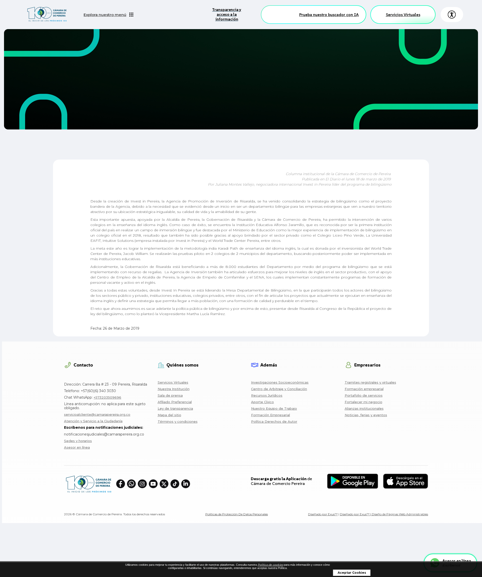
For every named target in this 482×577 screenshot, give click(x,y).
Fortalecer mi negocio (363, 402)
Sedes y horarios (78, 441)
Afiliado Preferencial (175, 402)
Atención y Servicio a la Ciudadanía (93, 421)
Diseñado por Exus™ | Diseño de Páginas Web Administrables (384, 514)
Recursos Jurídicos (266, 395)
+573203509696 (107, 397)
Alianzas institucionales (364, 408)
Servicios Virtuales (403, 14)
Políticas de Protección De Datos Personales (236, 514)
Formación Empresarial (270, 415)
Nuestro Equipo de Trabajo (274, 408)
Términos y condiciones (178, 421)
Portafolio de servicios (364, 395)
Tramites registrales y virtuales (370, 382)
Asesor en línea (77, 447)
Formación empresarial (364, 389)
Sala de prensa (170, 395)
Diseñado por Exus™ (323, 514)
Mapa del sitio (169, 415)
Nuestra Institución (174, 389)
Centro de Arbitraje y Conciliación (279, 389)
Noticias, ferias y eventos (366, 415)
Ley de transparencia (175, 408)
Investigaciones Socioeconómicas (280, 382)
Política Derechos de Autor (274, 421)
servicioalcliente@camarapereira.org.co (97, 414)
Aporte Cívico (262, 402)
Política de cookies (270, 564)
